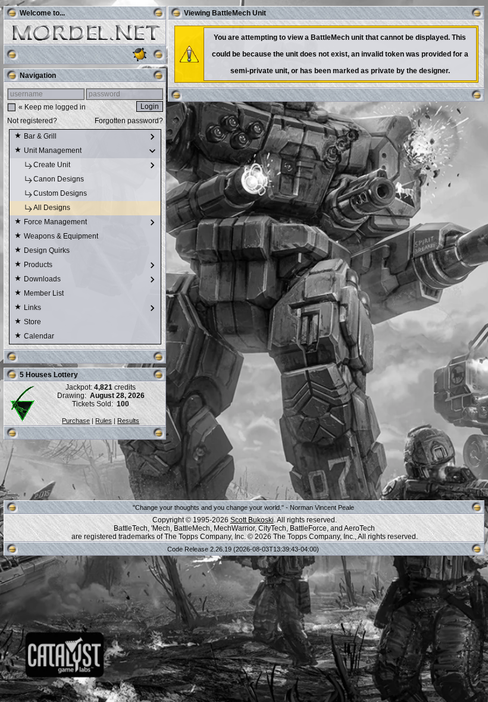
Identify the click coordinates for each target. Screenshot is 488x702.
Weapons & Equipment (62, 236)
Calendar (40, 336)
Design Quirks (47, 250)
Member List (44, 293)
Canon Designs (59, 179)
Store (33, 322)
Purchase (76, 420)
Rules (103, 420)
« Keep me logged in (52, 107)
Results (128, 420)
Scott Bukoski (252, 520)
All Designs (52, 207)
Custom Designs (61, 193)
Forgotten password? (129, 121)
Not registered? (32, 121)
